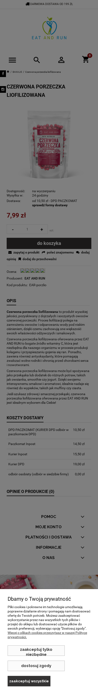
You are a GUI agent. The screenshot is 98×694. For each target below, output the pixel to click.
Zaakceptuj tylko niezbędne (36, 651)
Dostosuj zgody (36, 665)
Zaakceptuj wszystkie (29, 681)
